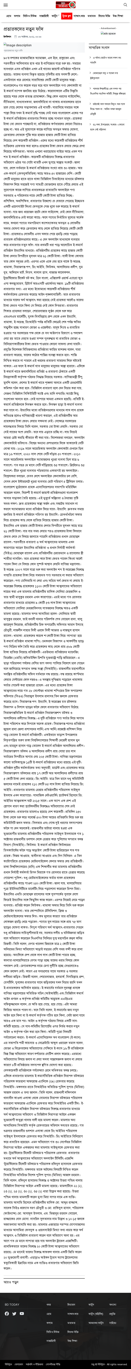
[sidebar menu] (6, 5)
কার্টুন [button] (54, 16)
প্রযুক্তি (112, 1314)
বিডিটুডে (8, 1364)
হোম (8, 16)
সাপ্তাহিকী (44, 16)
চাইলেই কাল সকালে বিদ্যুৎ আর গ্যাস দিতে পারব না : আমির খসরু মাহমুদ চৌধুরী (107, 109)
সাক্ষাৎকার (79, 16)
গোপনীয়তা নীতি (53, 1364)
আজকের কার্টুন (96, 1323)
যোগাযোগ (19, 1364)
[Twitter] (14, 1313)
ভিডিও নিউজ (30, 16)
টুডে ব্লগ (67, 16)
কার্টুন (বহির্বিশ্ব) (96, 1314)
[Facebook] (7, 1313)
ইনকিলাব (8, 36)
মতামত (92, 16)
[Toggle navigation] (125, 5)
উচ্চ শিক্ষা (118, 16)
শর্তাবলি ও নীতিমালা (34, 1364)
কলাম (17, 16)
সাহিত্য (112, 1323)
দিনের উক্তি (104, 16)
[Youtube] (22, 1313)
